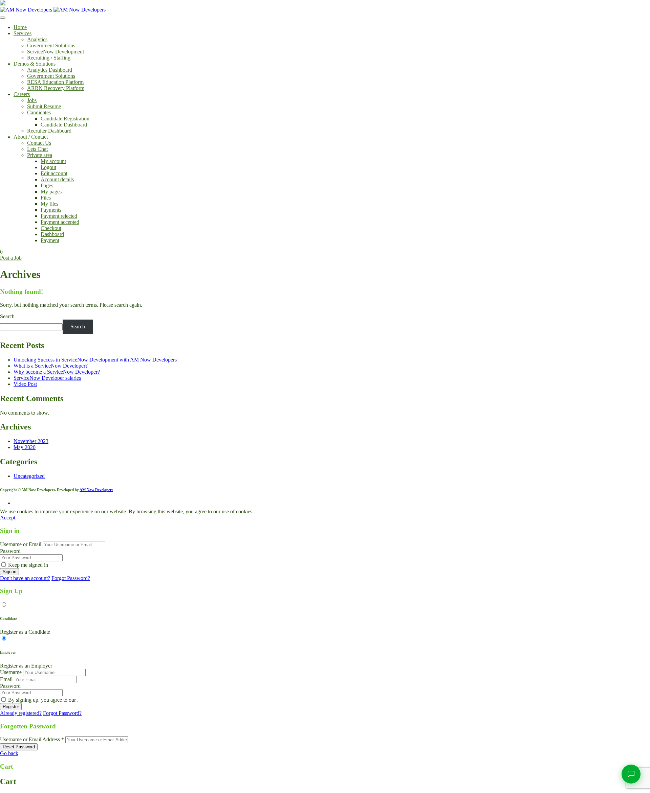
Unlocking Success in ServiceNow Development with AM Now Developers (95, 360)
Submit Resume (44, 106)
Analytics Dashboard (49, 70)
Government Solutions (51, 45)
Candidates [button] (39, 112)
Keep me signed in (28, 565)
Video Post (25, 384)
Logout (48, 167)
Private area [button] (39, 155)
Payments (51, 210)
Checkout (51, 228)
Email (6, 679)
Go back (9, 753)
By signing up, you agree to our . (43, 700)
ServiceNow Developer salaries (47, 378)
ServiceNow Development (55, 51)
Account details (57, 179)
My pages (51, 191)
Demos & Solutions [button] (35, 64)
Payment (50, 240)
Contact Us (39, 143)
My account (53, 161)
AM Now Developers (96, 490)
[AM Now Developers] (53, 10)
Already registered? (21, 713)
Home (20, 27)
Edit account (54, 173)
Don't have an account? (25, 578)
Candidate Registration (65, 118)
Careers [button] (22, 94)
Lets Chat (37, 149)
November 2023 (31, 441)
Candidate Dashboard (64, 124)
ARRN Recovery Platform (55, 88)
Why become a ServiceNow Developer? (57, 372)
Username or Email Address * (32, 739)
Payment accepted (60, 222)
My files (49, 204)
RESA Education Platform (55, 82)
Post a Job (11, 258)
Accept (7, 517)
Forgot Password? (70, 578)
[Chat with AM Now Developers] (631, 774)
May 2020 (25, 447)
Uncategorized (29, 476)
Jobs (32, 100)
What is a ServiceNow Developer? (51, 366)
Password (10, 551)
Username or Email (20, 544)
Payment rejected (59, 216)
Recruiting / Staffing (48, 58)
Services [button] (22, 33)
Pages (47, 185)
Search (7, 316)
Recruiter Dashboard (49, 131)
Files (46, 198)
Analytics (37, 39)
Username (11, 672)
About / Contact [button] (31, 137)
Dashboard (52, 234)
